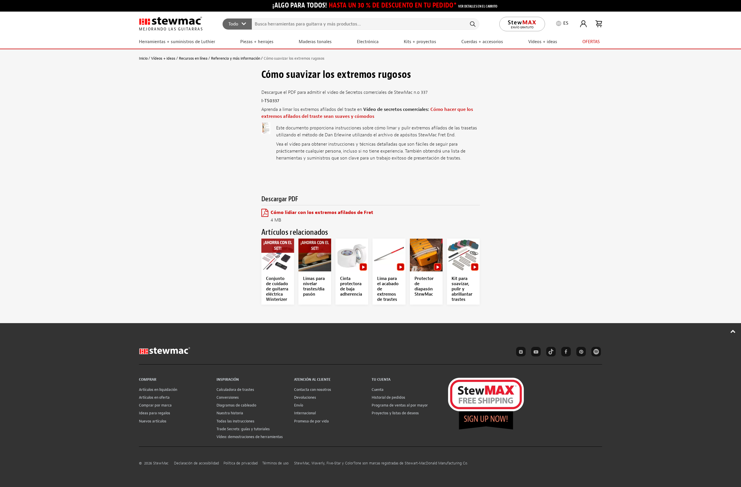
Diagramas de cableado (236, 405)
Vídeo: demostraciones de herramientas (250, 436)
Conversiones (228, 397)
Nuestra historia (230, 413)
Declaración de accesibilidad (196, 463)
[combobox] (351, 23)
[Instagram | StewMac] (520, 352)
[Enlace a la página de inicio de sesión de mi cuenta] (583, 23)
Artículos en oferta (154, 397)
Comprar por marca (155, 405)
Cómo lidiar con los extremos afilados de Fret (322, 212)
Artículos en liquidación (158, 389)
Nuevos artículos (152, 421)
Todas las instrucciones (235, 421)
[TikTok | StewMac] (550, 352)
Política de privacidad (240, 463)
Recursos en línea (193, 58)
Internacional (305, 413)
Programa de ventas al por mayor (400, 405)
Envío (298, 405)
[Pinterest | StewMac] (580, 352)
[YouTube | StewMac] (535, 352)
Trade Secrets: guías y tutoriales (243, 428)
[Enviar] (472, 24)
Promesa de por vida (311, 421)
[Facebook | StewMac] (565, 352)
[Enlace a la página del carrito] (598, 23)
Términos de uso (275, 463)
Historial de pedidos (388, 397)
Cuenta (378, 389)
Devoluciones (305, 397)
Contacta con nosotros (312, 389)
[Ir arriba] (733, 331)
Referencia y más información (235, 58)
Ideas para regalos (154, 413)
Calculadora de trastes (235, 389)
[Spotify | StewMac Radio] (595, 352)
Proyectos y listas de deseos (395, 413)
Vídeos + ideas (163, 58)
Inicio (143, 58)
